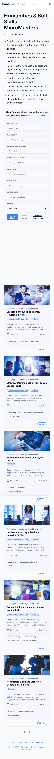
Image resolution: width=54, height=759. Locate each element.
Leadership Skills (14, 413)
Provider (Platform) (17, 146)
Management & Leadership (18, 319)
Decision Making (14, 637)
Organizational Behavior (29, 562)
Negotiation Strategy (15, 491)
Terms (13, 743)
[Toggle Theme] (50, 4)
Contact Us (39, 743)
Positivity (34, 341)
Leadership (12, 341)
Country (11, 181)
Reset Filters (24, 217)
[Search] (18, 4)
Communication (13, 715)
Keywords (12, 123)
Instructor (12, 192)
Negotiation (22, 487)
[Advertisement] (27, 254)
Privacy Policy (22, 743)
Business (35, 319)
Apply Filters (12, 217)
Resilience (24, 341)
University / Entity (16, 158)
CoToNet (24, 750)
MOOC (8, 4)
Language (12, 169)
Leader (10, 566)
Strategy (11, 487)
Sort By (11, 204)
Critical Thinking (30, 637)
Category (12, 135)
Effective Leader (14, 416)
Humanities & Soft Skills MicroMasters (22, 640)
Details (42, 349)
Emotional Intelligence (26, 711)
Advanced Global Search (39, 217)
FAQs (31, 743)
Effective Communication (33, 413)
